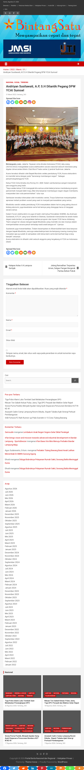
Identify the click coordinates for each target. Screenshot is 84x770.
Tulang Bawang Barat (60, 731)
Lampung (32, 693)
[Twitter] (12, 102)
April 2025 (9, 540)
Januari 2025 (10, 549)
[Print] (21, 102)
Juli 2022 (9, 645)
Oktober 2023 (11, 597)
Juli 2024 (9, 568)
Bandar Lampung (11, 725)
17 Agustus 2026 (11, 743)
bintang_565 (21, 94)
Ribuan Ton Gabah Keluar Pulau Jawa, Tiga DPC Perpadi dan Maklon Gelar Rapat (39, 403)
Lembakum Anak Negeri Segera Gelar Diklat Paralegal (46, 432)
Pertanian (65, 693)
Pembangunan (66, 728)
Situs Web (10, 340)
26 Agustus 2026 (11, 706)
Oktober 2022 (11, 636)
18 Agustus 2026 (50, 706)
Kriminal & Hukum (20, 693)
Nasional (10, 82)
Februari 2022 (11, 661)
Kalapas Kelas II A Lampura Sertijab (20, 266)
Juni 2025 (9, 533)
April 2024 (9, 578)
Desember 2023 (12, 591)
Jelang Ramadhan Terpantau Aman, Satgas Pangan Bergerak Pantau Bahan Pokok (61, 268)
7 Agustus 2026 (49, 743)
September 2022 (12, 639)
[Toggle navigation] (6, 63)
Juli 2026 (9, 492)
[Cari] (75, 380)
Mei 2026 (9, 498)
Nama (9, 320)
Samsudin (9, 432)
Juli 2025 (9, 530)
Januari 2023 (10, 626)
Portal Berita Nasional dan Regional (40, 758)
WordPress (62, 762)
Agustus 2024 (11, 565)
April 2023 (9, 616)
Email (9, 330)
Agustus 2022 (11, 642)
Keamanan (9, 693)
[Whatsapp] (17, 102)
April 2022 (9, 655)
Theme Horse (31, 762)
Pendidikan (9, 728)
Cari (6, 375)
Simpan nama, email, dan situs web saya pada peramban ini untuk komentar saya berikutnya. (40, 354)
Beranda (6, 5)
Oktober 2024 (11, 559)
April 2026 (9, 501)
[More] (34, 102)
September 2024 (12, 562)
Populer (29, 728)
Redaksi (13, 5)
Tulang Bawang (50, 696)
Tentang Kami (72, 5)
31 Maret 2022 (11, 94)
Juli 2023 (9, 607)
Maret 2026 (10, 504)
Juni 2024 (9, 572)
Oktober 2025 (11, 520)
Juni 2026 (9, 495)
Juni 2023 (9, 610)
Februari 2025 (11, 546)
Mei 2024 (9, 575)
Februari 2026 (11, 508)
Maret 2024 (10, 581)
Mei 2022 (9, 652)
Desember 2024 (12, 552)
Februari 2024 (11, 584)
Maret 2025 (10, 543)
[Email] (25, 102)
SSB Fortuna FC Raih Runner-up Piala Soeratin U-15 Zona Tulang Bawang (36, 418)
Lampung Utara (11, 696)
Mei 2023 (9, 613)
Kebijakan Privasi (40, 5)
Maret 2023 (10, 620)
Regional (74, 693)
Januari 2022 (10, 665)
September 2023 (12, 600)
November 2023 (12, 594)
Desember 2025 (12, 514)
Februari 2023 (11, 623)
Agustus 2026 (11, 488)
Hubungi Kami (61, 5)
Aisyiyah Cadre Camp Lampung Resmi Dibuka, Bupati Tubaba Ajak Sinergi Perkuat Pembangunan (59, 738)
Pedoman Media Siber (26, 5)
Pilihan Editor (19, 728)
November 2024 (12, 556)
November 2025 (12, 517)
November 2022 (12, 632)
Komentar (11, 293)
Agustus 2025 (11, 527)
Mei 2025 (9, 536)
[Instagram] (29, 102)
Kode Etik (51, 5)
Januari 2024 (10, 588)
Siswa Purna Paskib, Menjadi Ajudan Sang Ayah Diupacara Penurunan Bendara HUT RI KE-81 (22, 738)
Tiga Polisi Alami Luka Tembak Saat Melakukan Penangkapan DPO (33, 399)
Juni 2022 (9, 648)
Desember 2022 (12, 629)
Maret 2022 (10, 658)
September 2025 (12, 524)
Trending (24, 82)
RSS (6, 9)
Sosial (17, 82)
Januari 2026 (10, 511)
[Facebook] (8, 102)
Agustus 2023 (11, 604)
